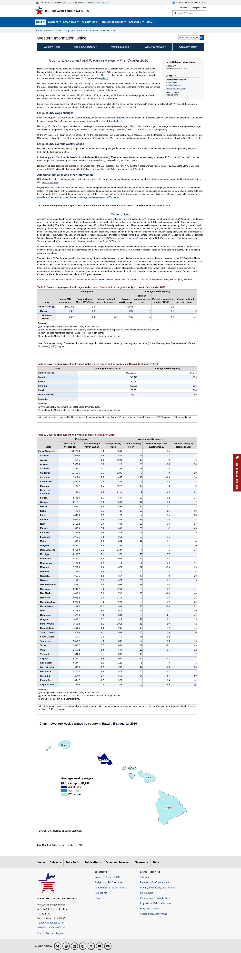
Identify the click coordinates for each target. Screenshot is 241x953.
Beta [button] (149, 21)
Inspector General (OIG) (107, 877)
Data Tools (73, 862)
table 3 (97, 179)
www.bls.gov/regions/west (176, 88)
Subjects (55, 862)
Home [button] (39, 21)
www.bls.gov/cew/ (129, 238)
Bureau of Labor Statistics (48, 30)
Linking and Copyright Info (155, 898)
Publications (93, 862)
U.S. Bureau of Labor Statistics (67, 11)
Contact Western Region (50, 933)
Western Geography (84, 46)
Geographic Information (75, 30)
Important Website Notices (155, 903)
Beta (156, 862)
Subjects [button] (53, 21)
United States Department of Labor (190, 2)
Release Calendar (188, 7)
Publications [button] (89, 21)
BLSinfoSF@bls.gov (173, 85)
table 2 (120, 107)
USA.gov (98, 898)
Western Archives (154, 46)
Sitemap (145, 877)
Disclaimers (146, 892)
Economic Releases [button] (113, 21)
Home (41, 862)
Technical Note (192, 179)
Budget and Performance (108, 882)
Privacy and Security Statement (157, 887)
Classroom (141, 862)
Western (94, 30)
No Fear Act (100, 892)
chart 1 (131, 107)
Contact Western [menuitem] (188, 46)
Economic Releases (118, 862)
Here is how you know (95, 2)
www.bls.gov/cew (50, 182)
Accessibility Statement (153, 913)
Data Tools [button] (70, 21)
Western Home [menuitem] (52, 46)
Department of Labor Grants (110, 887)
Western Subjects (120, 46)
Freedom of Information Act (156, 882)
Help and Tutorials (150, 908)
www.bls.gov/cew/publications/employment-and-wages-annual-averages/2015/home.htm (78, 197)
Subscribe (201, 7)
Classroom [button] (135, 21)
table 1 (103, 78)
